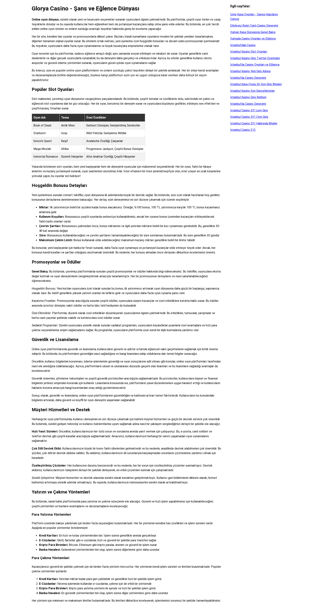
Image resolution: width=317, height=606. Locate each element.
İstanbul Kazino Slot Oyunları (248, 51)
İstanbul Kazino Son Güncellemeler (252, 91)
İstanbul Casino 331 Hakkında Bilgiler (253, 123)
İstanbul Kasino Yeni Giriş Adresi (250, 71)
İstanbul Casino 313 (243, 130)
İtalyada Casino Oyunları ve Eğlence (253, 38)
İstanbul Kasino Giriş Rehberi (248, 97)
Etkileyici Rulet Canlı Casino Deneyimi (254, 25)
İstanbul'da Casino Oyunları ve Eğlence (255, 64)
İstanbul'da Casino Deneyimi (248, 78)
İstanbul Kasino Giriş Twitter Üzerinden (255, 58)
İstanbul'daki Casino (243, 45)
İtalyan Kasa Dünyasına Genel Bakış (253, 32)
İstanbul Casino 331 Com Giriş (249, 117)
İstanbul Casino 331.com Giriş (249, 110)
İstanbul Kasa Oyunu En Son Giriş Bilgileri (256, 84)
